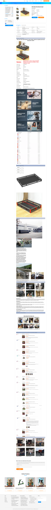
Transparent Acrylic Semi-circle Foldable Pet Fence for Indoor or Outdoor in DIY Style (24, 504)
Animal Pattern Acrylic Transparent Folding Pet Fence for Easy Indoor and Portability (24, 498)
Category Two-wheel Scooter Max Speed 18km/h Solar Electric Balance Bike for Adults (20, 489)
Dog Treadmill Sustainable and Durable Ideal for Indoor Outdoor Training (14, 501)
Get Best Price (34, 17)
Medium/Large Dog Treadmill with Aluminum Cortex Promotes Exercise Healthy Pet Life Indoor (15, 504)
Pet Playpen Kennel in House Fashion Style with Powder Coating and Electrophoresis (24, 501)
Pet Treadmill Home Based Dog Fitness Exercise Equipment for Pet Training (15, 498)
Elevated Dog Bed (9, 12)
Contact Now (9, 25)
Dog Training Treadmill (9, 7)
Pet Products (9, 13)
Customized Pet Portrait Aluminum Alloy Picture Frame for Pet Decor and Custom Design (41, 489)
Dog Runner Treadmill (9, 8)
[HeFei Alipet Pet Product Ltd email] (5, 23)
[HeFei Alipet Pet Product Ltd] (5, 1)
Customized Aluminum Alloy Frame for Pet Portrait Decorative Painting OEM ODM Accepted (9, 489)
